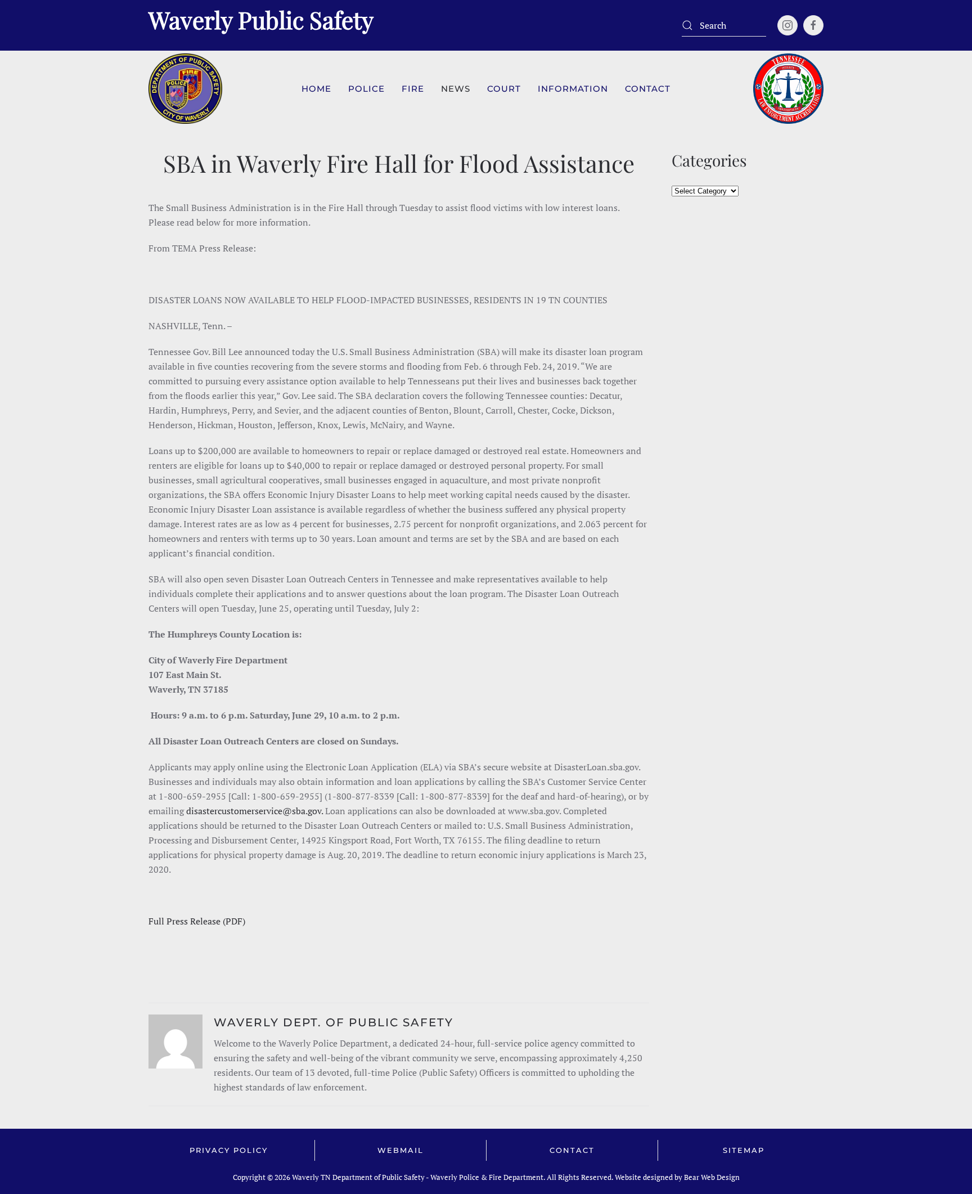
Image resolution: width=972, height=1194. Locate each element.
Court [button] (504, 88)
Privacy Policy (229, 1150)
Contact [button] (647, 88)
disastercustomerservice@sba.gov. (254, 811)
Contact (572, 1150)
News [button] (455, 88)
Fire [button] (413, 88)
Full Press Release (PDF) (196, 921)
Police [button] (366, 88)
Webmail (400, 1150)
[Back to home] (185, 88)
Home (316, 88)
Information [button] (573, 88)
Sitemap (743, 1150)
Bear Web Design (712, 1177)
